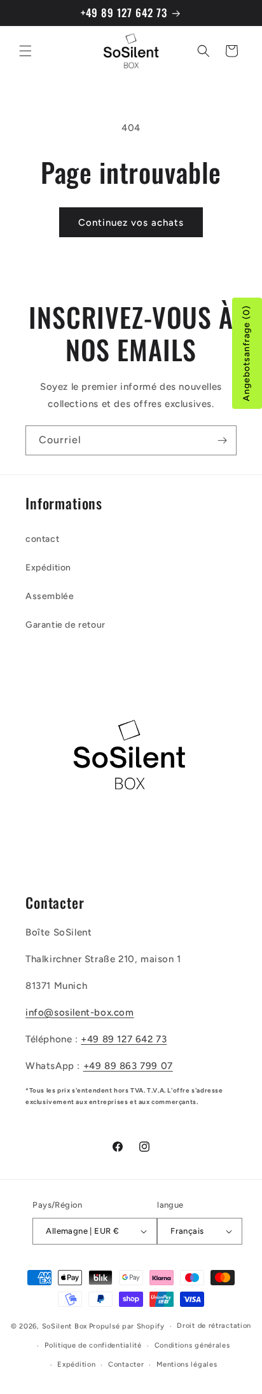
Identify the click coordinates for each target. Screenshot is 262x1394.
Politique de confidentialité (93, 1345)
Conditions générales (192, 1345)
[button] (25, 51)
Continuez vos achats (131, 222)
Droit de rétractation (214, 1326)
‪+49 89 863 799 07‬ (128, 1066)
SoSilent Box (64, 1326)
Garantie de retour (65, 624)
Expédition (48, 567)
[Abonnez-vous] (222, 440)
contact (42, 539)
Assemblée (49, 596)
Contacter (126, 1364)
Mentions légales (186, 1364)
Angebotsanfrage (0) (246, 353)
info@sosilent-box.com (79, 1012)
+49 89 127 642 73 (124, 1039)
